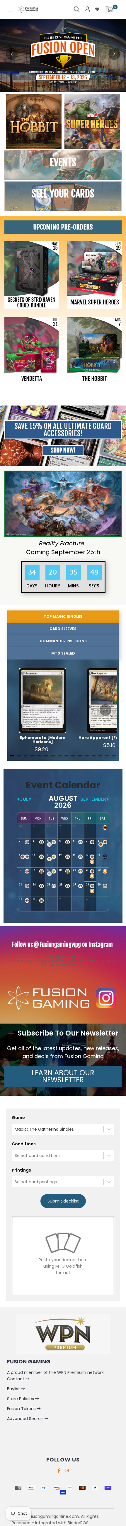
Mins (73, 586)
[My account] (87, 9)
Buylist (14, 1389)
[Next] (114, 54)
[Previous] (12, 54)
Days (32, 586)
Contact (16, 1379)
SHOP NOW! (63, 450)
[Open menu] (10, 9)
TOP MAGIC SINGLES (63, 616)
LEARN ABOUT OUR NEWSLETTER (63, 1076)
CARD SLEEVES (63, 628)
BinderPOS (78, 1523)
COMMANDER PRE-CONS (63, 640)
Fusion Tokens (22, 1409)
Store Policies (21, 1399)
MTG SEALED (63, 653)
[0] (109, 9)
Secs (94, 586)
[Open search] (77, 9)
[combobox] (15, 1129)
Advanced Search (26, 1418)
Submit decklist (63, 1201)
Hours (53, 586)
